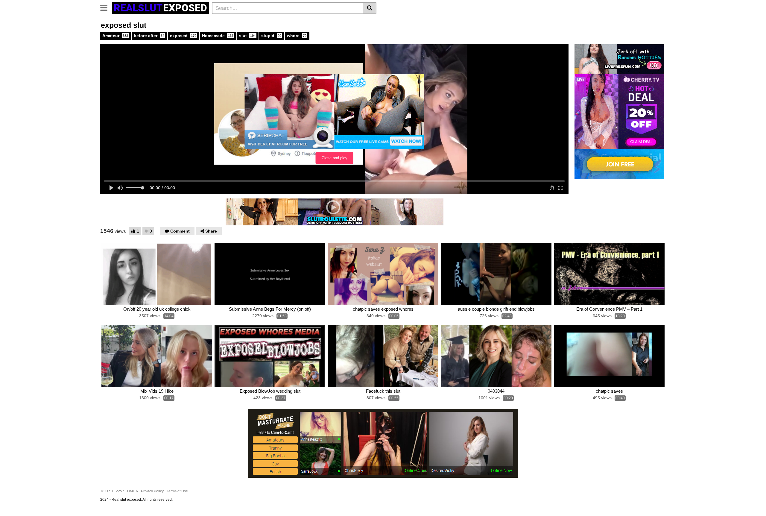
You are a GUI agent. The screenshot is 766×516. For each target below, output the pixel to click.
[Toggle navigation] (106, 7)
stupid (271, 35)
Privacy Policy (152, 491)
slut (247, 35)
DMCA (132, 491)
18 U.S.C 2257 (112, 491)
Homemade (217, 35)
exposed (183, 35)
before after (149, 35)
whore (296, 35)
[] (369, 8)
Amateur (115, 35)
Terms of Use (177, 491)
